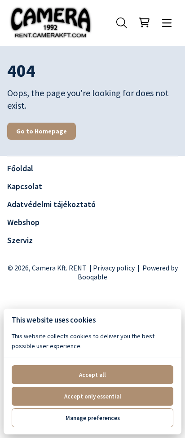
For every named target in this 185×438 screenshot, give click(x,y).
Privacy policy (114, 267)
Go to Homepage (41, 131)
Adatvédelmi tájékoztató (51, 204)
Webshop (23, 222)
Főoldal (20, 168)
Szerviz (20, 240)
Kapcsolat (24, 186)
